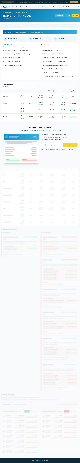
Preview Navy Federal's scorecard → (65, 149)
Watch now (74, 2)
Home (38, 7)
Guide (44, 7)
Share (76, 15)
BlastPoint (76, 7)
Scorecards (51, 7)
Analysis (68, 7)
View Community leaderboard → (69, 26)
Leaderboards (60, 7)
